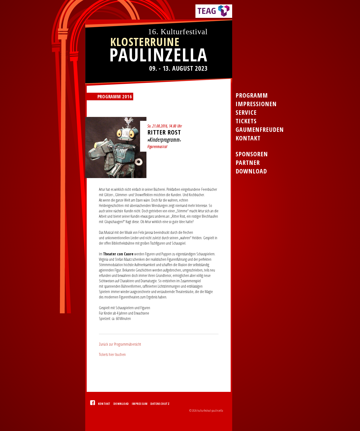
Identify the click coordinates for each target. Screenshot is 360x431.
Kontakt (104, 404)
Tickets (246, 121)
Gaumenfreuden (260, 129)
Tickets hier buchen (112, 354)
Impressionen (256, 104)
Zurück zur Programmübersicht (120, 344)
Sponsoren (252, 154)
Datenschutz (159, 404)
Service (246, 112)
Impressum (139, 404)
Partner (248, 162)
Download (121, 404)
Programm (252, 95)
